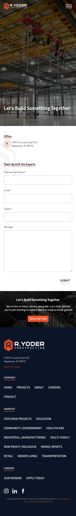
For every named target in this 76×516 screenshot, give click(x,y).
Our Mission (13, 478)
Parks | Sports (51, 446)
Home (8, 387)
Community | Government (23, 428)
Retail (8, 456)
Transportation (54, 456)
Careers (54, 387)
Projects (23, 387)
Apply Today (35, 478)
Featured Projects (17, 418)
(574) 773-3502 (12, 367)
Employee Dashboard (43, 502)
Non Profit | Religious (20, 446)
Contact (10, 396)
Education (43, 418)
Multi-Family (60, 437)
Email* (7, 190)
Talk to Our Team (38, 318)
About (39, 387)
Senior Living (27, 456)
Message (8, 227)
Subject (8, 209)
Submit (65, 280)
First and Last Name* (15, 172)
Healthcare (55, 428)
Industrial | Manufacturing (25, 437)
